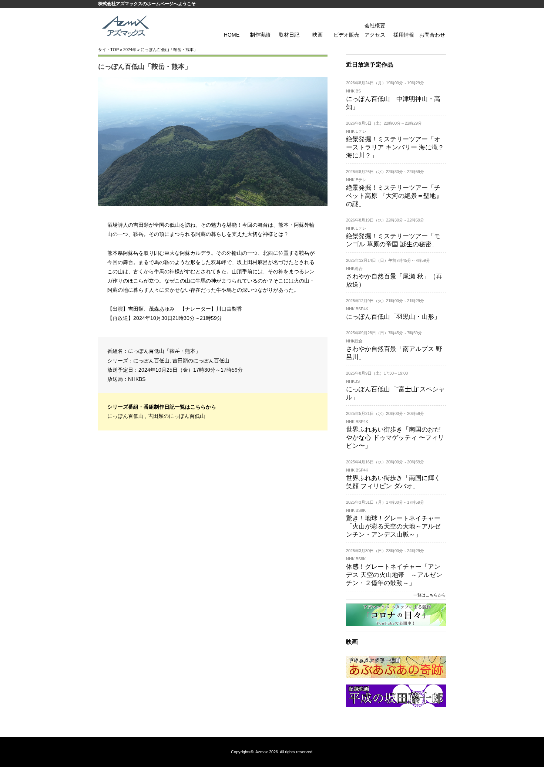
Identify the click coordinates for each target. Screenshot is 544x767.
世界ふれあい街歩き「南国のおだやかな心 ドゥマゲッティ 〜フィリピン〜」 (395, 437)
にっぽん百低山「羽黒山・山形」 (393, 316)
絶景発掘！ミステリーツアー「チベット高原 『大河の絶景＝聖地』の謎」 (394, 195)
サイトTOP (108, 49)
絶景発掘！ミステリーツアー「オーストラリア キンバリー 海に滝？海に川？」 (395, 147)
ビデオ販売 (346, 35)
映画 (317, 35)
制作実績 (260, 35)
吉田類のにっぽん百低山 (200, 361)
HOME (231, 35)
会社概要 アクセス (375, 30)
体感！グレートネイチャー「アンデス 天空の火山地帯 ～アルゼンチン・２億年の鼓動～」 (394, 575)
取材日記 (289, 35)
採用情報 (403, 35)
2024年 (129, 49)
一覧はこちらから (429, 595)
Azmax (261, 752)
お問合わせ (432, 35)
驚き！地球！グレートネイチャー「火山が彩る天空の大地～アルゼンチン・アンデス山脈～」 (393, 526)
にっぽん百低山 (151, 361)
